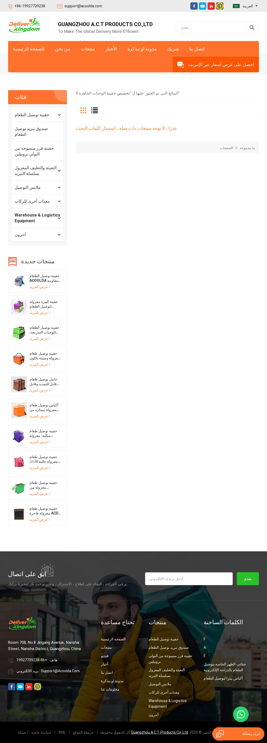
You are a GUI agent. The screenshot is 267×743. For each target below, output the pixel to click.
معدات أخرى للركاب (32, 201)
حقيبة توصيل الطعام (32, 114)
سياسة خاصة (41, 732)
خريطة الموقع (83, 732)
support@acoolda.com (83, 6)
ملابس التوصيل (28, 187)
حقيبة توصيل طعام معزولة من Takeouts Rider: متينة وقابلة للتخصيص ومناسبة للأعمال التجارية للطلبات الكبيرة (45, 485)
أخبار (104, 664)
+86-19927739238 (29, 6)
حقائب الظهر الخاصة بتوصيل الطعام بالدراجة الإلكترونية (225, 667)
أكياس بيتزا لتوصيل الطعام (223, 678)
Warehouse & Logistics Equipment (37, 218)
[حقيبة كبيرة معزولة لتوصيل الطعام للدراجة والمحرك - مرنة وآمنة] (19, 306)
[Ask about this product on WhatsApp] (241, 714)
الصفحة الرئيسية (29, 48)
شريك (173, 48)
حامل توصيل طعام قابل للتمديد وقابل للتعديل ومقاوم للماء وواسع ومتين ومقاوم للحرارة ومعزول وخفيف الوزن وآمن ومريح (44, 381)
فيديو (104, 656)
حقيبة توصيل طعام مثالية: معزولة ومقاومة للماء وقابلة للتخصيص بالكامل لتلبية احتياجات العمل (45, 433)
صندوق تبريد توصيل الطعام (31, 131)
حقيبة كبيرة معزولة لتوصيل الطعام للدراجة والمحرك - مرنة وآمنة (43, 304)
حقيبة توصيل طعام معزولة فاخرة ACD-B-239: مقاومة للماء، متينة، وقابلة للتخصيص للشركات (44, 511)
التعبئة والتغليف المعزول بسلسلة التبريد (36, 170)
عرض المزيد (38, 287)
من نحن (62, 48)
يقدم (248, 578)
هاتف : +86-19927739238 (36, 660)
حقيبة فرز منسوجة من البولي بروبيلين (34, 151)
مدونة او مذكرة (142, 48)
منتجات (88, 48)
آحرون (20, 234)
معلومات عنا (110, 689)
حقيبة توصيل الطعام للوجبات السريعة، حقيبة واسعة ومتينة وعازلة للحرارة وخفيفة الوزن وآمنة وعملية (44, 330)
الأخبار (111, 48)
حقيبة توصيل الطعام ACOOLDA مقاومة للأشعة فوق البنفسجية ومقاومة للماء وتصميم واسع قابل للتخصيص (44, 278)
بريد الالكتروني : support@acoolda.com (48, 671)
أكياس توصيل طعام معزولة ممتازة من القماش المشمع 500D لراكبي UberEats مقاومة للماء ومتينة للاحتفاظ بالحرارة (44, 407)
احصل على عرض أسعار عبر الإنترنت (221, 64)
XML (62, 732)
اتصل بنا (197, 48)
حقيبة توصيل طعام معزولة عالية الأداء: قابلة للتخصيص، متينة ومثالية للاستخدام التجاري (45, 459)
